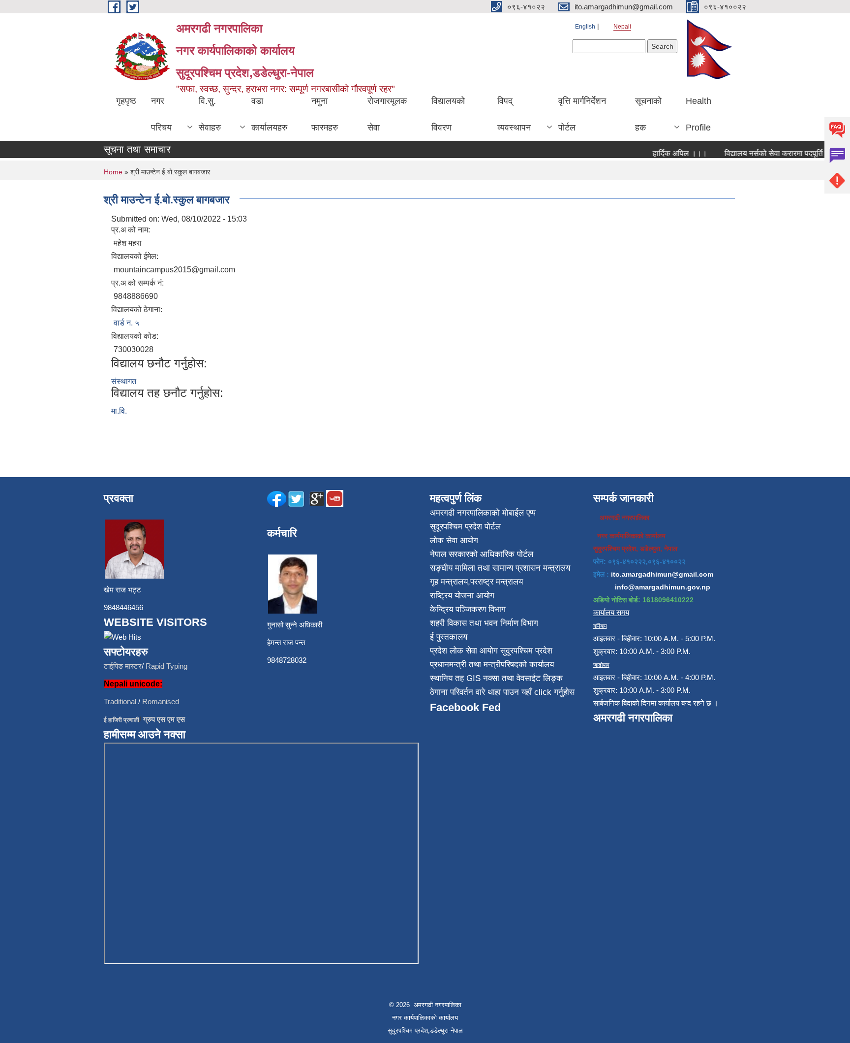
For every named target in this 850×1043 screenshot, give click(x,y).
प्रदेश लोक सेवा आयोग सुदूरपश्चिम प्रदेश (491, 650)
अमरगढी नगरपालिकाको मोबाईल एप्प (483, 513)
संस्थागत (123, 381)
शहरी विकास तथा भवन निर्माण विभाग (484, 623)
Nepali (622, 26)
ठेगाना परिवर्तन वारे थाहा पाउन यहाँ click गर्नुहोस (502, 692)
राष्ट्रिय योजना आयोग (462, 595)
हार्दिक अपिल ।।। (668, 153)
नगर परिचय (161, 114)
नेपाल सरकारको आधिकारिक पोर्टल (481, 554)
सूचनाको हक (648, 114)
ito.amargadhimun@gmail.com (662, 574)
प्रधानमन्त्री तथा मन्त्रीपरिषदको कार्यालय (492, 664)
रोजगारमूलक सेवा (387, 114)
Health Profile (698, 114)
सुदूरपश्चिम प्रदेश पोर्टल (465, 526)
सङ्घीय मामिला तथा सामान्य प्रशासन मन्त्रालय (500, 568)
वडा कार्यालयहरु (269, 114)
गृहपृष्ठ (126, 101)
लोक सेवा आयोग (454, 540)
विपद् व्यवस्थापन (514, 114)
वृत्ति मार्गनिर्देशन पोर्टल (582, 114)
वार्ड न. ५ (126, 323)
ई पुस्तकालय (448, 637)
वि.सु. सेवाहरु (210, 114)
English (585, 26)
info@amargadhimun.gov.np (662, 587)
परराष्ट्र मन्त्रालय (496, 582)
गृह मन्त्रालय (449, 582)
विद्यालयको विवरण (448, 114)
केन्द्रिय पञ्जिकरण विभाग (468, 609)
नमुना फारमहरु (324, 114)
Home (113, 172)
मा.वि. (119, 411)
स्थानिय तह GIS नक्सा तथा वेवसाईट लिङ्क (496, 678)
